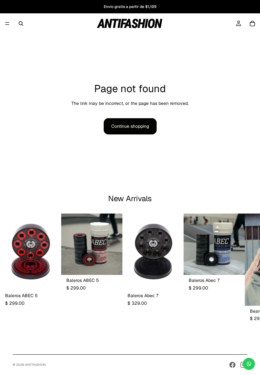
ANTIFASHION (35, 365)
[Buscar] (21, 24)
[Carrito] (252, 24)
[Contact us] (249, 364)
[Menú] (7, 23)
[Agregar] (51, 280)
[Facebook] (232, 365)
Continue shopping (130, 126)
